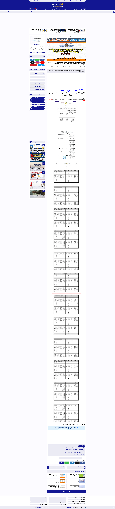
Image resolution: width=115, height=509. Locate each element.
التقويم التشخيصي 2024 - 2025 (79, 499)
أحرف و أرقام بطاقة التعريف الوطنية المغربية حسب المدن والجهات (37, 196)
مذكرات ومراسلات (53, 9)
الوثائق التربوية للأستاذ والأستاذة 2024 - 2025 (77, 501)
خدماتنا (59, 0)
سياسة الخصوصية (74, 0)
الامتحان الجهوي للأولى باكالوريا (39, 86)
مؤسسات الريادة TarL (70, 9)
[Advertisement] (57, 20)
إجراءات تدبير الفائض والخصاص (77, 450)
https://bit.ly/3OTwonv (62, 428)
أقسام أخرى (46, 9)
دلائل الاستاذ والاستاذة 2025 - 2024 (79, 503)
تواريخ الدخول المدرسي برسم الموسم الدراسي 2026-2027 (37, 169)
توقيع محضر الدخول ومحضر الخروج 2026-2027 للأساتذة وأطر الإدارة (26, 11)
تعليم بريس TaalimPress (70, 507)
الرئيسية (83, 0)
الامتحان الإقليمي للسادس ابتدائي (39, 76)
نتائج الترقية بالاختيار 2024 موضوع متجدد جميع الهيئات (73, 447)
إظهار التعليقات (65, 491)
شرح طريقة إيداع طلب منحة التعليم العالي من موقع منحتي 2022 (53, 486)
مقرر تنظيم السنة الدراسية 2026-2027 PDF (8, 11)
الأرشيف (63, 0)
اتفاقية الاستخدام (68, 0)
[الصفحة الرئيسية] (84, 9)
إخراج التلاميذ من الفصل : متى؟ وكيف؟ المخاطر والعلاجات (73, 449)
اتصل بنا (79, 0)
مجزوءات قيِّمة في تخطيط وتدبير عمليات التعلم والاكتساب (73, 452)
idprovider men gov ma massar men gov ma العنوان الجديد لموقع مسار (37, 178)
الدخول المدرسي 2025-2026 (39, 52)
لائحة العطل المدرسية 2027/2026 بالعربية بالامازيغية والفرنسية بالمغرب (49, 11)
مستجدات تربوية (78, 9)
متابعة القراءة (33, 52)
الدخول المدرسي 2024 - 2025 (79, 497)
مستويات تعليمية (61, 9)
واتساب (56, 0)
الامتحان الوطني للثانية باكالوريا (39, 89)
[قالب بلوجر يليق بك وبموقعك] (85, 507)
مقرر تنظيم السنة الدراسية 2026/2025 (37, 46)
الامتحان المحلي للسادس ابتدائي (39, 73)
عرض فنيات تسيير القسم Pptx (77, 454)
